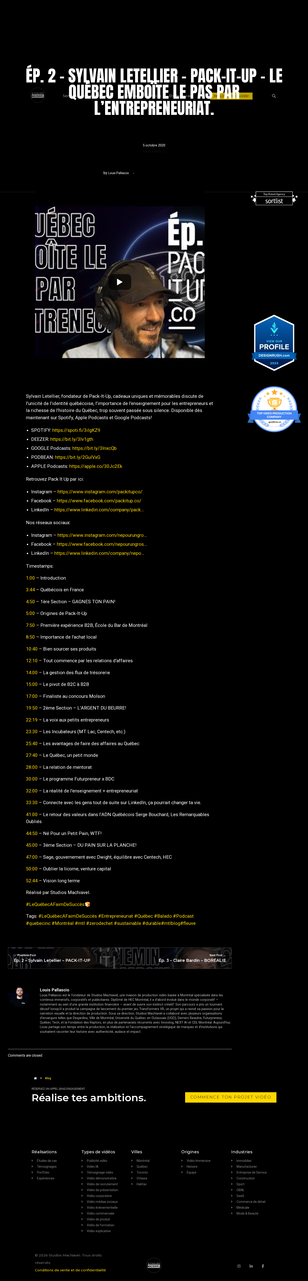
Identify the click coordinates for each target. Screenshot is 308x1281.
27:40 (32, 755)
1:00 (30, 578)
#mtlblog (170, 923)
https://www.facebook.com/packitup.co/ (99, 500)
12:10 (32, 660)
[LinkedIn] (256, 1266)
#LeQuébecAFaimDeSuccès (55, 904)
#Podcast (183, 916)
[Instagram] (243, 1266)
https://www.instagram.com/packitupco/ (100, 491)
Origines (190, 1151)
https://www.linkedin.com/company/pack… (99, 509)
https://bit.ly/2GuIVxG (77, 457)
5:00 (30, 613)
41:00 (32, 814)
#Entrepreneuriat (115, 916)
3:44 (30, 589)
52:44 (32, 880)
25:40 (32, 743)
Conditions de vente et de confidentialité (70, 1270)
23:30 (32, 731)
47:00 (32, 857)
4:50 (30, 601)
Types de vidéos (98, 1151)
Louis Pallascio (154, 151)
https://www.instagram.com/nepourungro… (102, 535)
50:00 (32, 868)
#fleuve (188, 923)
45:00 (32, 845)
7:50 (30, 625)
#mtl (80, 923)
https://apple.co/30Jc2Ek (95, 466)
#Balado (163, 916)
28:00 (32, 767)
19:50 (32, 708)
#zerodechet (99, 923)
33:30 (32, 802)
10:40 (32, 649)
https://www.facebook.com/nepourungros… (102, 544)
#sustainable (127, 923)
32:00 (32, 791)
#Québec (143, 916)
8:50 (30, 637)
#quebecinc (38, 923)
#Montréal (63, 923)
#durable (151, 923)
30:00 (32, 779)
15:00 (32, 684)
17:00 (32, 696)
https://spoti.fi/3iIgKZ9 (76, 430)
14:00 (32, 672)
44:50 (32, 833)
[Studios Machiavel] (153, 1265)
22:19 (32, 720)
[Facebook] (267, 1266)
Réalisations (44, 1151)
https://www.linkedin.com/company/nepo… (99, 553)
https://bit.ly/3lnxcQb (94, 448)
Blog (48, 1078)
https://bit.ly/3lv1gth (71, 439)
